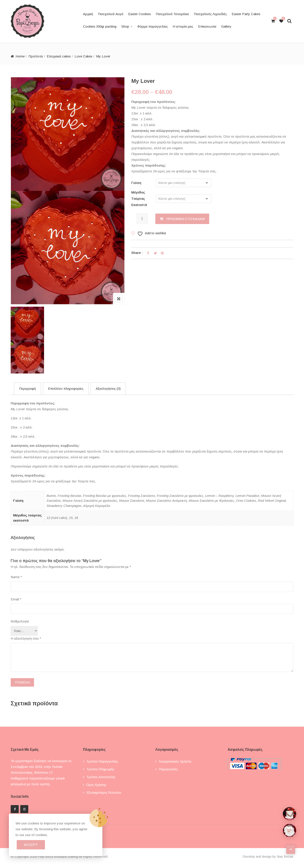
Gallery (226, 26)
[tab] (27, 388)
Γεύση (136, 183)
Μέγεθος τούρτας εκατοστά (139, 198)
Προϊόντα (35, 56)
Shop (125, 26)
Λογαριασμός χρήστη (175, 761)
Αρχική (88, 14)
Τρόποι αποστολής (101, 777)
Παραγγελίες (168, 769)
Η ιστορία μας (183, 26)
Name (16, 577)
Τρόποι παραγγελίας (102, 761)
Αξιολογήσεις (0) (108, 388)
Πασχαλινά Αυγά (110, 14)
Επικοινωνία (207, 26)
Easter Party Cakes (246, 14)
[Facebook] (15, 809)
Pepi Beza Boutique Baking (58, 856)
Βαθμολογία (20, 621)
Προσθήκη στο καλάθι (185, 219)
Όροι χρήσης (96, 785)
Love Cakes (83, 56)
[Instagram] (24, 809)
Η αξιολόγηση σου (26, 638)
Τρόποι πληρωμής (100, 769)
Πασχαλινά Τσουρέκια (172, 14)
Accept (31, 845)
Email (16, 599)
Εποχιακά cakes (59, 56)
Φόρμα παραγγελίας (152, 26)
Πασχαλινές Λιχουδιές (210, 14)
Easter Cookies (139, 14)
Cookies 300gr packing (99, 26)
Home (20, 56)
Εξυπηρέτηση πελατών (103, 792)
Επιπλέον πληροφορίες (65, 388)
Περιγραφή (27, 388)
